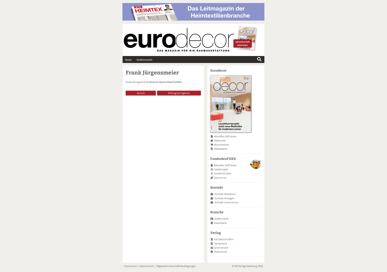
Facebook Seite (222, 173)
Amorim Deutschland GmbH (165, 82)
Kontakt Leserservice (226, 202)
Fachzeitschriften (223, 239)
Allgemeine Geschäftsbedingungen (176, 266)
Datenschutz (147, 266)
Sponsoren (220, 177)
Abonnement (221, 144)
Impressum (220, 251)
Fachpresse (220, 243)
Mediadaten (221, 148)
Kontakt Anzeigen (224, 198)
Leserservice (221, 247)
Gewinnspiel (221, 169)
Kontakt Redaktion (225, 194)
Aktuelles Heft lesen (225, 136)
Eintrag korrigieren (179, 93)
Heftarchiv (220, 140)
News (128, 59)
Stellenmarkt (144, 59)
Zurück (141, 93)
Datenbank (220, 223)
